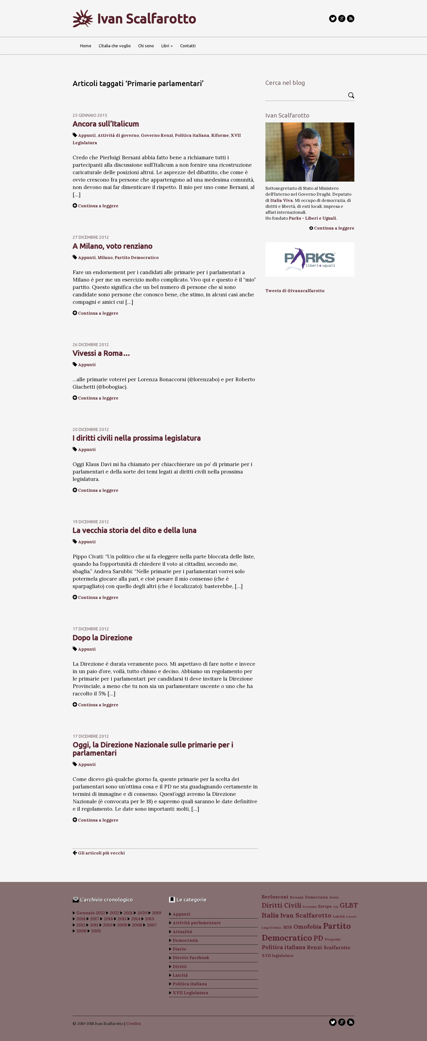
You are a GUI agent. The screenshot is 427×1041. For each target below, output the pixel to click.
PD (318, 938)
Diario (179, 949)
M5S (287, 927)
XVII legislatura (277, 955)
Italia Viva (281, 200)
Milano (105, 257)
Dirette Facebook (191, 957)
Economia (310, 906)
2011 (94, 925)
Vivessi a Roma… (101, 353)
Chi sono (146, 45)
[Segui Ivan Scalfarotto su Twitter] (333, 18)
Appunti (87, 135)
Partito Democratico (137, 257)
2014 (135, 919)
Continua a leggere (98, 206)
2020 (142, 913)
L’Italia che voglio (115, 45)
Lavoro (351, 916)
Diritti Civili (281, 905)
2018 (80, 919)
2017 (94, 919)
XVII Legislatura (190, 992)
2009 (122, 925)
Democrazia (185, 940)
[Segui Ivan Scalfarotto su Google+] (341, 18)
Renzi (314, 947)
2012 (80, 925)
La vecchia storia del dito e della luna (135, 530)
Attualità (182, 931)
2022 (114, 913)
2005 (96, 931)
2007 (152, 925)
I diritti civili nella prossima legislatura (137, 438)
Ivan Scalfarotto (146, 18)
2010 (107, 925)
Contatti (188, 45)
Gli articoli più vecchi (101, 853)
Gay (335, 906)
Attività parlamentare (197, 922)
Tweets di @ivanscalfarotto (294, 290)
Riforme (220, 135)
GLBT (349, 905)
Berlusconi (275, 897)
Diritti (180, 966)
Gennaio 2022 (90, 913)
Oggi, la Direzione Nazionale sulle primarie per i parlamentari (153, 748)
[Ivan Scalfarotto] (309, 152)
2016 (108, 919)
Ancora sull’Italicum (106, 123)
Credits (133, 1023)
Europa (325, 906)
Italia (270, 915)
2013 (149, 919)
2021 (128, 913)
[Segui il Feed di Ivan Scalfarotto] (350, 18)
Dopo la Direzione (102, 637)
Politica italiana (192, 135)
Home (85, 45)
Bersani (296, 897)
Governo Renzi (157, 135)
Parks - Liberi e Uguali (312, 218)
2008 (137, 925)
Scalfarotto (337, 947)
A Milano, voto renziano (112, 246)
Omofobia (307, 926)
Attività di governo (118, 135)
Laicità (180, 975)
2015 (122, 919)
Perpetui (333, 939)
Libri (165, 45)
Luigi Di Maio (271, 927)
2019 (156, 913)
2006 (81, 931)
